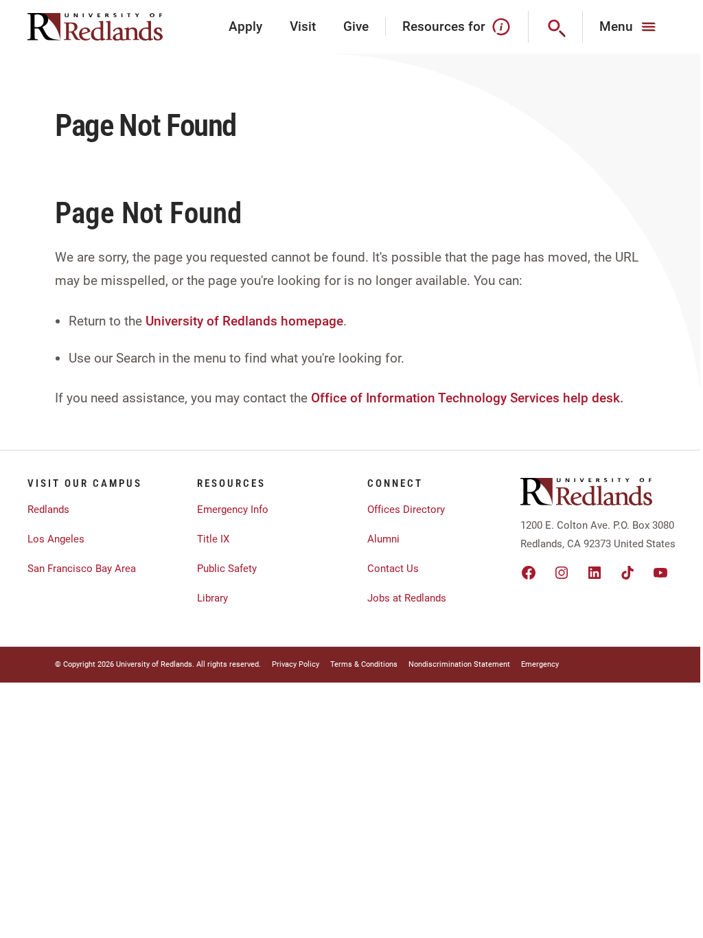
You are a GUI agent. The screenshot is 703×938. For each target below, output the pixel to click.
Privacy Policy (295, 664)
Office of (336, 398)
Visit (303, 26)
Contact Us (393, 568)
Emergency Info (232, 509)
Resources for (443, 26)
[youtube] (660, 572)
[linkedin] (594, 572)
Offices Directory (406, 509)
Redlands (48, 509)
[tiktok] (627, 572)
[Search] (556, 27)
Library (212, 598)
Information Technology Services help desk (493, 398)
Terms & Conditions (363, 664)
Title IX (213, 539)
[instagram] (561, 572)
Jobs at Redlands (406, 598)
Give (356, 26)
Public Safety (227, 568)
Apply (245, 26)
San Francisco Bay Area (81, 568)
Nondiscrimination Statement (459, 664)
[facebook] (528, 572)
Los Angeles (55, 539)
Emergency (540, 664)
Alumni (383, 539)
